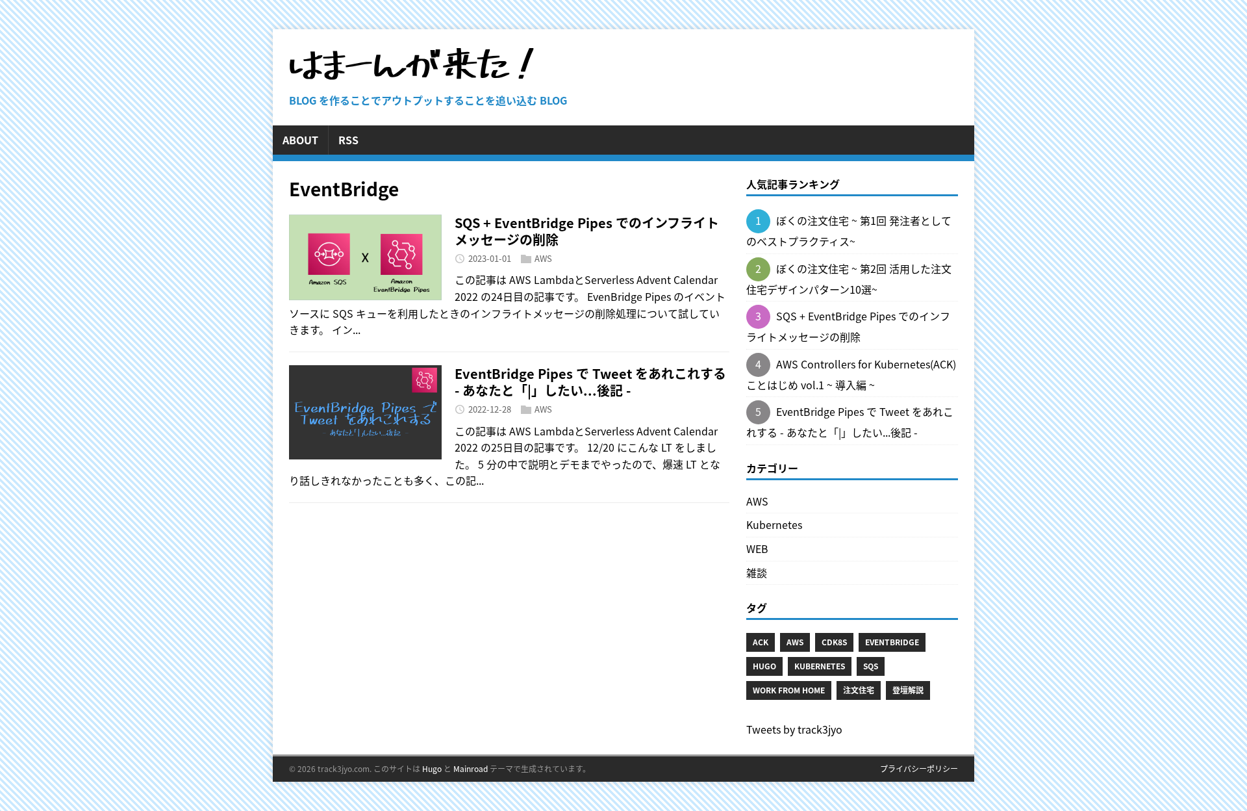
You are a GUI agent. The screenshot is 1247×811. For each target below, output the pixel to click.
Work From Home (789, 690)
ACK (760, 642)
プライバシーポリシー (919, 769)
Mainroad (470, 769)
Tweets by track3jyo (794, 729)
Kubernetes (774, 524)
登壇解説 (908, 690)
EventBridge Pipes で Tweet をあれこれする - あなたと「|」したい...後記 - (590, 382)
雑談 (756, 572)
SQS (870, 666)
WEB (757, 548)
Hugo (764, 666)
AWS (543, 258)
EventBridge (892, 642)
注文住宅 (858, 690)
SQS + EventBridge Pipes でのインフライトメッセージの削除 (587, 231)
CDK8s (834, 642)
